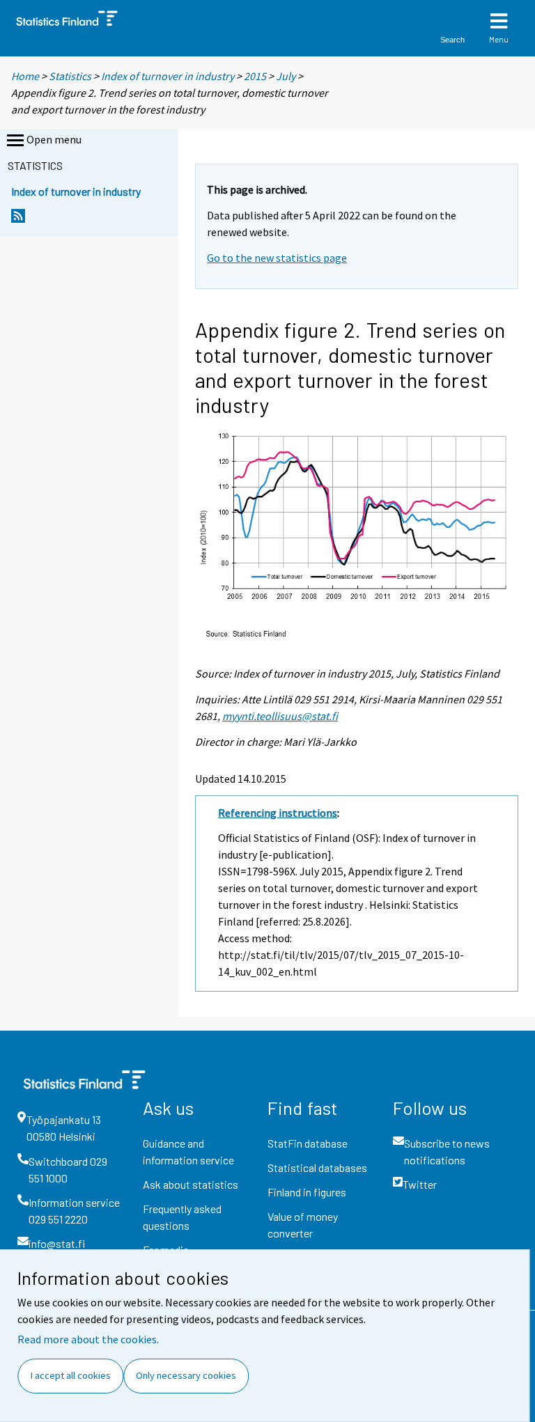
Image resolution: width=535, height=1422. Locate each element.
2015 (255, 76)
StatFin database (308, 1143)
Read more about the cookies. (88, 1339)
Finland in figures (307, 1191)
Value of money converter (303, 1225)
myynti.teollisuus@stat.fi (280, 716)
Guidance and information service (188, 1151)
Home (25, 76)
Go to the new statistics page (277, 258)
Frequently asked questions (182, 1217)
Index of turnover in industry (167, 76)
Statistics (70, 76)
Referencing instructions (277, 813)
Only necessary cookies (186, 1375)
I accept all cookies (71, 1375)
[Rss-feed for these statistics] (18, 219)
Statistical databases (317, 1167)
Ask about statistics (190, 1184)
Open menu (54, 139)
